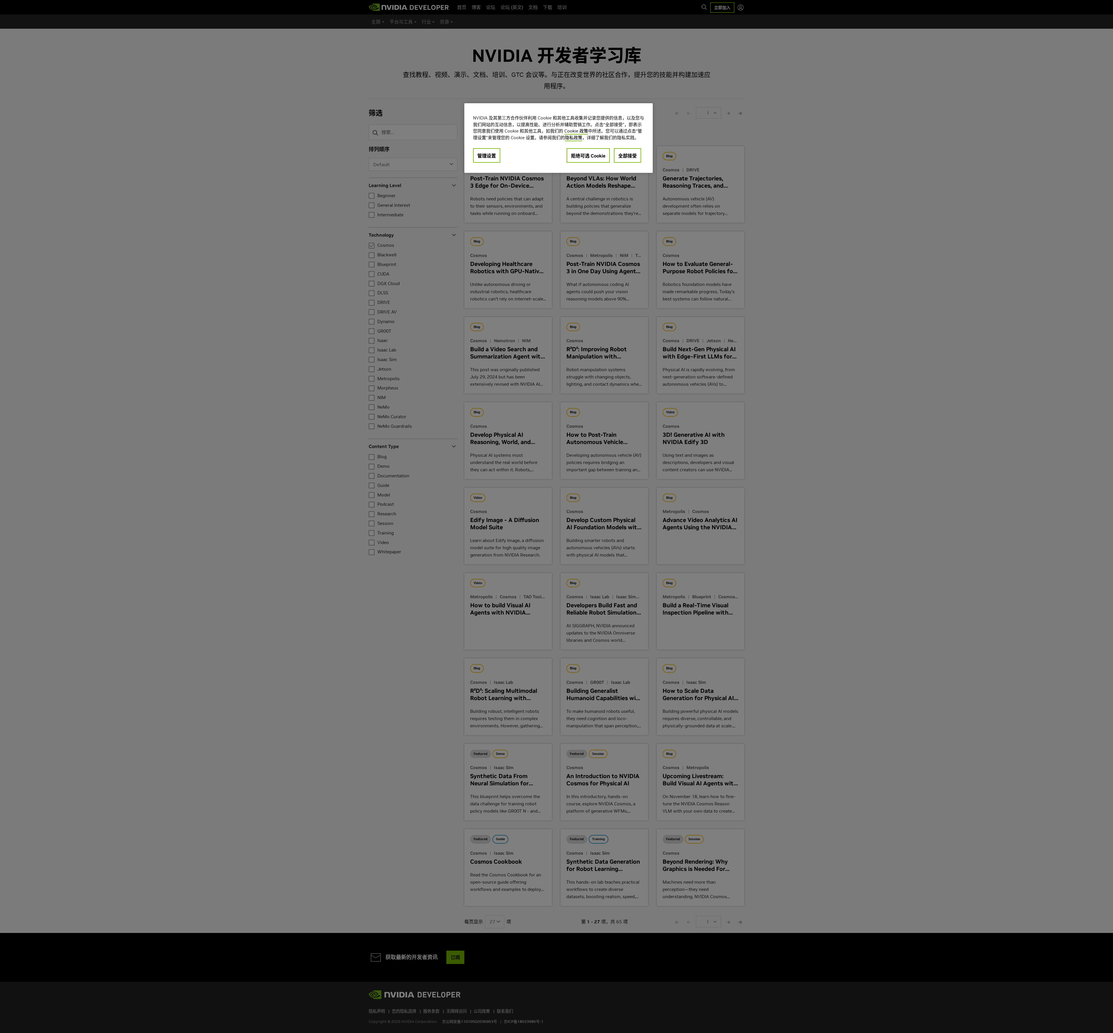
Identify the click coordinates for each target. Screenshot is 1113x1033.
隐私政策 (573, 137)
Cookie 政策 (576, 131)
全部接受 (627, 156)
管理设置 (486, 156)
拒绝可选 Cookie (588, 156)
